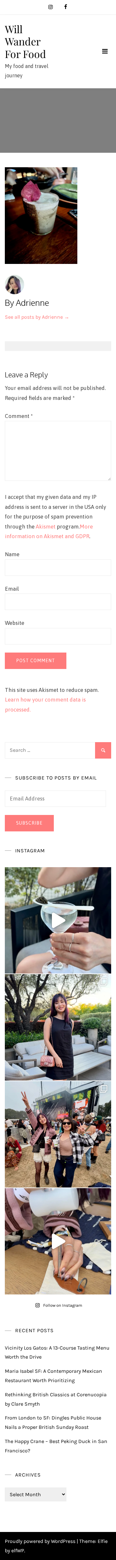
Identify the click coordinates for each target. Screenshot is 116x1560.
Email (12, 589)
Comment (19, 416)
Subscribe (29, 823)
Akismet (45, 526)
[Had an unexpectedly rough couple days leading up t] (58, 1134)
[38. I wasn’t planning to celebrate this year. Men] (58, 1027)
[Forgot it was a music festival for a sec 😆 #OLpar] (58, 1241)
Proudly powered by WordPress (41, 1541)
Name (12, 554)
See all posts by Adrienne (37, 317)
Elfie (103, 1541)
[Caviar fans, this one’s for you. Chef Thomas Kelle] (58, 920)
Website (14, 623)
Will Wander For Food (25, 41)
